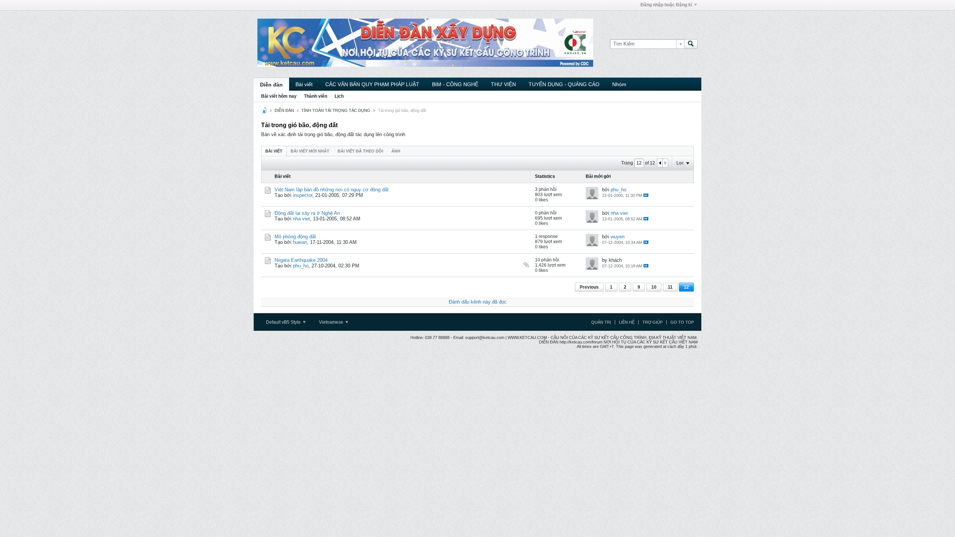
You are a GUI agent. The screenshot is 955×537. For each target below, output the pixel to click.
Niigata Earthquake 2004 (301, 260)
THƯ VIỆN (503, 84)
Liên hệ (627, 322)
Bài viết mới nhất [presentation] (310, 151)
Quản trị (601, 322)
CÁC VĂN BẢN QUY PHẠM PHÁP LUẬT (372, 84)
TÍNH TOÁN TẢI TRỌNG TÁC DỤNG (335, 110)
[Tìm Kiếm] (691, 44)
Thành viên (315, 96)
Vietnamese (331, 322)
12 (686, 287)
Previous (589, 287)
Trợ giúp (652, 322)
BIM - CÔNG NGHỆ (455, 84)
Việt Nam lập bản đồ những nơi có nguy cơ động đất (332, 189)
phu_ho (618, 189)
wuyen (617, 236)
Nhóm (619, 84)
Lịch (339, 96)
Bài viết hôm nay (279, 96)
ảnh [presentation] (395, 151)
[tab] (273, 151)
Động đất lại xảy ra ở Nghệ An (307, 213)
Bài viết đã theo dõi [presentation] (360, 151)
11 (670, 287)
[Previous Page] (660, 163)
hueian (300, 242)
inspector (302, 195)
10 (654, 287)
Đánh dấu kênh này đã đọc (478, 302)
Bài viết (304, 84)
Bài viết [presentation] (273, 151)
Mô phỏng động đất (295, 236)
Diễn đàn (271, 85)
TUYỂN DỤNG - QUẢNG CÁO (564, 84)
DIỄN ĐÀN (284, 110)
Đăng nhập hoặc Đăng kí (666, 4)
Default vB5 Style (284, 322)
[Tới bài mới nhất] (646, 195)
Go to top (682, 322)
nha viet (301, 219)
